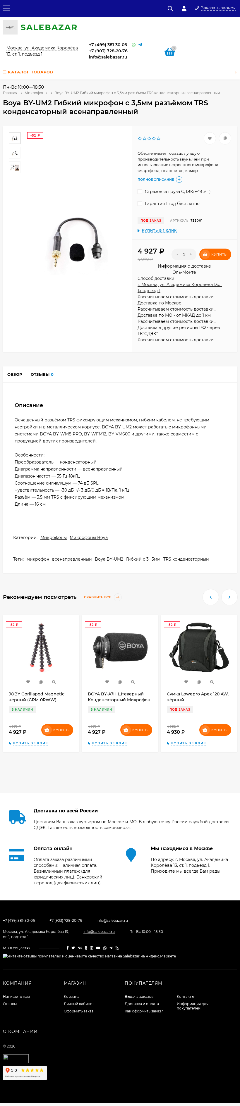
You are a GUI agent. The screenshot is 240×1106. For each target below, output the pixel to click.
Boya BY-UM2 (109, 559)
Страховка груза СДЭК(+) (177, 191)
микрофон (38, 559)
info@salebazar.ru (108, 57)
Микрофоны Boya (89, 537)
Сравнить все (98, 597)
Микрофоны (53, 537)
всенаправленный (72, 559)
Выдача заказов (139, 996)
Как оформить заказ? (144, 1011)
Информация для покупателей (192, 1006)
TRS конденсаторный (186, 559)
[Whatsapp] (134, 45)
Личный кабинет (79, 1004)
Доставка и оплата (142, 1004)
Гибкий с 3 (137, 559)
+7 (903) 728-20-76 (108, 51)
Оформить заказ (78, 1011)
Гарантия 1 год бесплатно (172, 203)
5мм (156, 559)
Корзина (71, 996)
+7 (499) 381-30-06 (108, 44)
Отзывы (10, 1004)
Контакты (185, 996)
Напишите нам (16, 996)
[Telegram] (140, 45)
